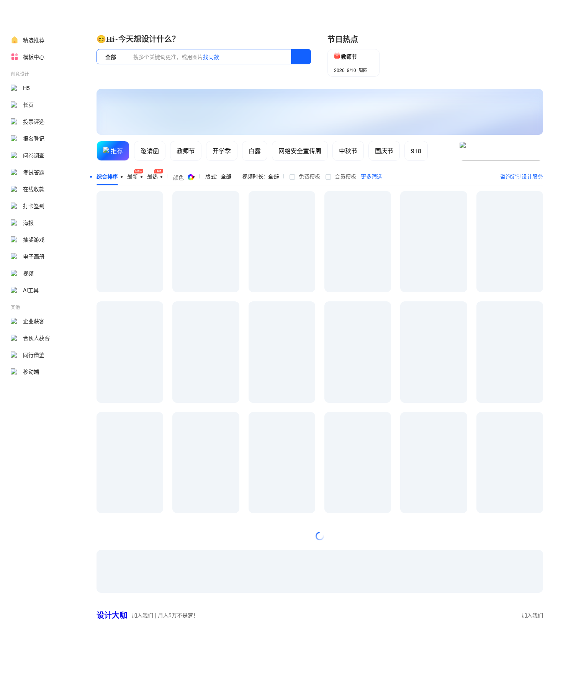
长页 (28, 104)
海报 (28, 222)
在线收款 (33, 189)
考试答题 (33, 172)
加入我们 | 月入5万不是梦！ (165, 615)
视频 (28, 273)
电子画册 (33, 256)
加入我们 (532, 615)
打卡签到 (33, 205)
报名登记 (33, 138)
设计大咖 (112, 614)
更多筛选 (371, 176)
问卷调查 (33, 155)
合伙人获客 (36, 338)
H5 (26, 88)
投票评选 (33, 121)
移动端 (31, 371)
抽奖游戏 (33, 239)
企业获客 (33, 321)
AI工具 (31, 290)
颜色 (178, 177)
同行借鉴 (33, 354)
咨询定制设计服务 (521, 176)
